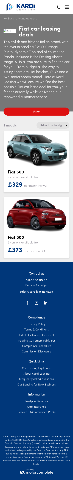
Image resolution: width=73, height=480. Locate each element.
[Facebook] (27, 304)
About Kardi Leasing (37, 373)
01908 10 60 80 (36, 280)
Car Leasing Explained (36, 368)
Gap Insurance (36, 406)
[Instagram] (36, 304)
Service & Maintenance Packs (36, 412)
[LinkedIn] (45, 304)
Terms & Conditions (36, 329)
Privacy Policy (37, 324)
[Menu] (66, 7)
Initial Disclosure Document (36, 335)
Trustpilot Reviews (36, 401)
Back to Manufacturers (22, 18)
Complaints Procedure (36, 346)
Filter (36, 111)
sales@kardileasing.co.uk (36, 291)
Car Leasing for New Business (37, 384)
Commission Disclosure (36, 351)
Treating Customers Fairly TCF (36, 340)
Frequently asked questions (36, 379)
